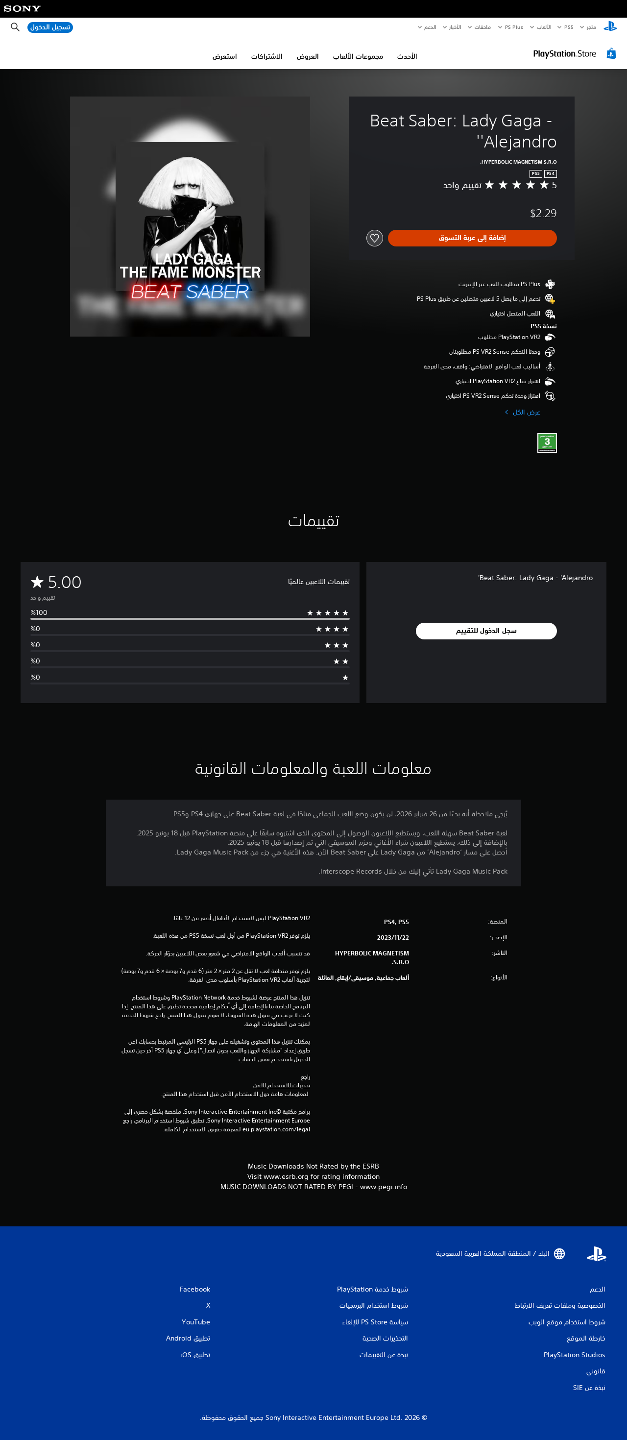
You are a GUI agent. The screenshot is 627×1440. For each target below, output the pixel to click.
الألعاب (544, 27)
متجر (591, 27)
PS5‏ (569, 27)
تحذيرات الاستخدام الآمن (281, 1085)
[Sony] (22, 15)
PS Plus (514, 27)
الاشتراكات (267, 56)
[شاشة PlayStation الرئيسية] (610, 27)
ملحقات (483, 27)
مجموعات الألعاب (358, 56)
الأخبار (455, 27)
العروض (308, 56)
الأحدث (407, 56)
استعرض (225, 56)
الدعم (430, 27)
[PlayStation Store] (576, 53)
